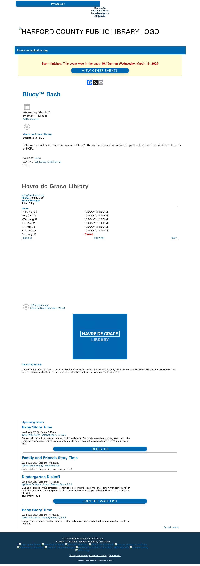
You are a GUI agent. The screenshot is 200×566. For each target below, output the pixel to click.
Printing (100, 13)
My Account (57, 4)
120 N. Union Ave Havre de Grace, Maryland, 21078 (47, 306)
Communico (115, 555)
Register (100, 449)
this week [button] (99, 237)
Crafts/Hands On (54, 162)
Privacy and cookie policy (81, 555)
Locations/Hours (100, 10)
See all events (171, 527)
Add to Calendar (31, 119)
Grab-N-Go (100, 16)
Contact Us (100, 8)
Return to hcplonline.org (32, 50)
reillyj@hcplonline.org (33, 195)
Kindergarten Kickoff (41, 476)
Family (37, 158)
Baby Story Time (37, 427)
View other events (100, 71)
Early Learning (40, 162)
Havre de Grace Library (37, 134)
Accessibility (101, 555)
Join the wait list (100, 501)
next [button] (173, 237)
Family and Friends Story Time (50, 457)
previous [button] (27, 237)
